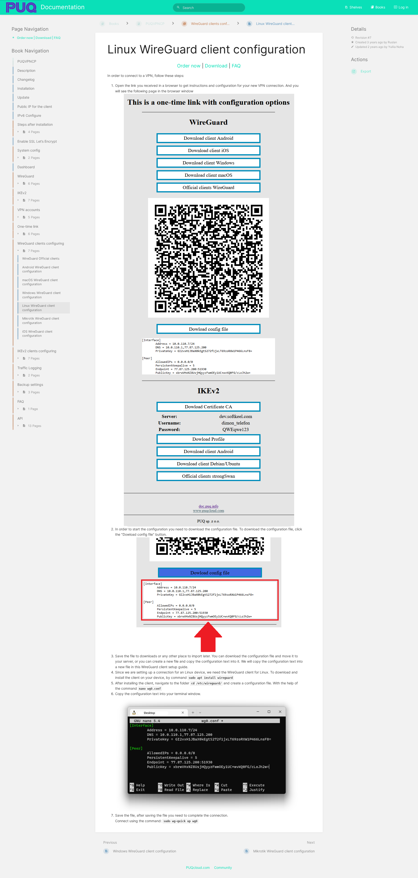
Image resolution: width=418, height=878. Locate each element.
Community (223, 867)
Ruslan (392, 42)
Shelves (356, 7)
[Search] (179, 7)
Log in (403, 7)
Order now (189, 66)
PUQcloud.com (198, 867)
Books (380, 7)
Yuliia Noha (396, 47)
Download (216, 66)
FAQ (236, 66)
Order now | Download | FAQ (38, 38)
